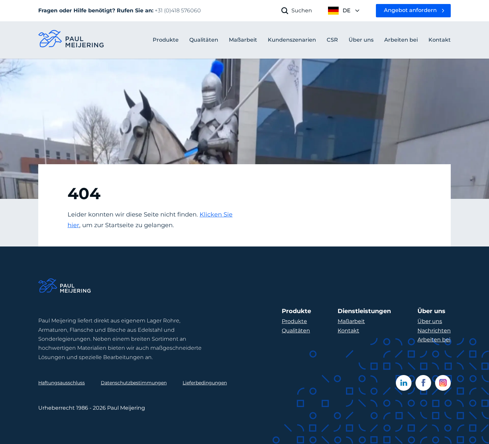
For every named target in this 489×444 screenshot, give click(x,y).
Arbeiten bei (433, 339)
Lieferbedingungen (205, 383)
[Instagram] (443, 383)
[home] (71, 40)
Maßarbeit (351, 321)
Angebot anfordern (410, 10)
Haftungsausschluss (61, 383)
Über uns (429, 321)
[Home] (64, 286)
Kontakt (348, 330)
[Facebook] (423, 383)
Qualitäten (296, 330)
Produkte (166, 40)
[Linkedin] (403, 383)
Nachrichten (434, 330)
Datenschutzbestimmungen (134, 383)
